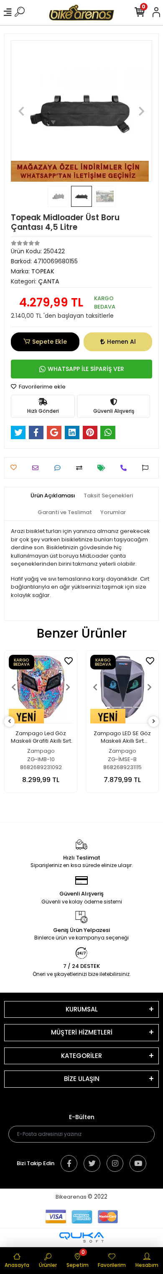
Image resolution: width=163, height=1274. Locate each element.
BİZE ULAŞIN (81, 1078)
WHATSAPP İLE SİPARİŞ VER (86, 369)
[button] (21, 111)
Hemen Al (121, 341)
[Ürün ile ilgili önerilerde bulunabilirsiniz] (147, 468)
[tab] (53, 495)
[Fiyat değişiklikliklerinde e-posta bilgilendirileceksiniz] (103, 468)
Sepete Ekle (49, 341)
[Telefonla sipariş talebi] (125, 468)
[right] (154, 721)
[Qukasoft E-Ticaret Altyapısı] (81, 1237)
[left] (10, 721)
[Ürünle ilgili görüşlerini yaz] (59, 468)
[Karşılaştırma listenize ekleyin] (81, 468)
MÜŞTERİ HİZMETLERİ (81, 1032)
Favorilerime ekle (42, 387)
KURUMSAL (82, 1009)
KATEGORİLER (81, 1055)
